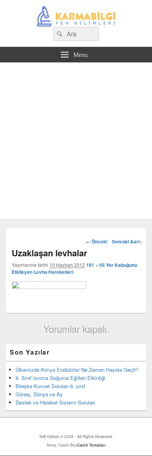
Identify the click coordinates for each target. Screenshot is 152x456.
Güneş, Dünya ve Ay (39, 394)
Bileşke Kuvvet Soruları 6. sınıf (50, 386)
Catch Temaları (91, 445)
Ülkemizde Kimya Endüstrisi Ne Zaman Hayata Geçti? (77, 369)
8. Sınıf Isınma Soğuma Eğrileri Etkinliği (60, 377)
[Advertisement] (76, 142)
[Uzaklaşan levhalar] (49, 286)
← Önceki (96, 241)
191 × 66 (95, 264)
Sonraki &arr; (127, 241)
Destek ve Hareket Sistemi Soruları (55, 402)
